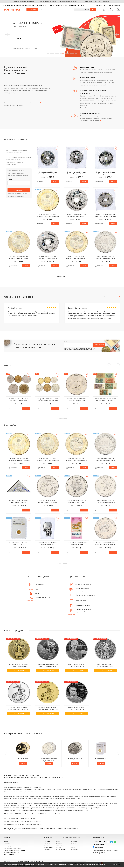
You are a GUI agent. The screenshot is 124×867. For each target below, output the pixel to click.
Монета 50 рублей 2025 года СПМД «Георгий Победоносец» (47, 708)
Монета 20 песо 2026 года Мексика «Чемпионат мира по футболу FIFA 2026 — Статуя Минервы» (47, 215)
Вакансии (73, 843)
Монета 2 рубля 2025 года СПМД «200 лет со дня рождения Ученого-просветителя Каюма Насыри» (76, 665)
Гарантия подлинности (55, 5)
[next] (118, 754)
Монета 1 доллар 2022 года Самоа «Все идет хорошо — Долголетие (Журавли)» (47, 257)
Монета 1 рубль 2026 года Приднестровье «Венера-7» (105, 501)
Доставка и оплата (16, 5)
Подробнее (30, 600)
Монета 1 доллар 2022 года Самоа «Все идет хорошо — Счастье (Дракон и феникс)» (76, 215)
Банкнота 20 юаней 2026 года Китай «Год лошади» (76, 543)
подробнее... (74, 1)
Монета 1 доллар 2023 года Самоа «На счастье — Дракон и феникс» (105, 215)
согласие (19, 193)
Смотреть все (62, 276)
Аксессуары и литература (11, 852)
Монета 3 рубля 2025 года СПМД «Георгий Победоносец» (18, 708)
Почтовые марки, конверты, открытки (14, 850)
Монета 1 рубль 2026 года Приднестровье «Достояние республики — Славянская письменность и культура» (105, 257)
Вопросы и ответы (74, 846)
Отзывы (65, 5)
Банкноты (7, 843)
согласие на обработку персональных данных (82, 349)
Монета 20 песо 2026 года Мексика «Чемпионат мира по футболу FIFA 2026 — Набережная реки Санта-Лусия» (76, 257)
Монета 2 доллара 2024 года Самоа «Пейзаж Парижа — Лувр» (18, 501)
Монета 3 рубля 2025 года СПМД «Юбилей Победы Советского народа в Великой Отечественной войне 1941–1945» (105, 665)
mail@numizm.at (114, 5)
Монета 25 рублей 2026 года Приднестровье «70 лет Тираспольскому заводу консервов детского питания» (76, 501)
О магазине (6, 5)
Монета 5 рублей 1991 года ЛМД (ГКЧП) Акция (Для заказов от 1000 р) (76, 400)
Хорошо (115, 864)
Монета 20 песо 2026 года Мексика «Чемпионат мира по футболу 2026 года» (19, 257)
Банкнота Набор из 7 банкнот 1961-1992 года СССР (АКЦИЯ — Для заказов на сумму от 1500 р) (105, 400)
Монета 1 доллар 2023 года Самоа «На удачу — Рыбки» (76, 173)
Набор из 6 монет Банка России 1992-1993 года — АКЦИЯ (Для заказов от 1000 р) (47, 400)
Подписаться (18, 190)
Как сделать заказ (37, 5)
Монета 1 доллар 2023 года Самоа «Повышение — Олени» (48, 173)
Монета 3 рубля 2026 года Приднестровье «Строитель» (48, 501)
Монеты (6, 841)
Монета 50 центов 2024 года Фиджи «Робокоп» (47, 543)
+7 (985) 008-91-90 (100, 5)
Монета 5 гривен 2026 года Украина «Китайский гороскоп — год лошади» (105, 544)
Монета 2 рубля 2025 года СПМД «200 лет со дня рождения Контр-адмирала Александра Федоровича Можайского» (76, 708)
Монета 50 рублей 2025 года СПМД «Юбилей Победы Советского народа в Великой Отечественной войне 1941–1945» (18, 665)
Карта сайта (74, 849)
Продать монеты (72, 5)
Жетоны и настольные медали (12, 848)
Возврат (45, 5)
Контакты (81, 5)
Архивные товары (9, 854)
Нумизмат (12, 9)
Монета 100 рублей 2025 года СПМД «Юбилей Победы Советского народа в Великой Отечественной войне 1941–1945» (47, 665)
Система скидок (26, 5)
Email (10, 179)
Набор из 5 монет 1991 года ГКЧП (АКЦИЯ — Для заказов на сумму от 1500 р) (18, 400)
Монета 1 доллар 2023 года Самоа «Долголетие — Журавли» (105, 173)
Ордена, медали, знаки (10, 846)
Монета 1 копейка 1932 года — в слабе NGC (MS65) (19, 543)
